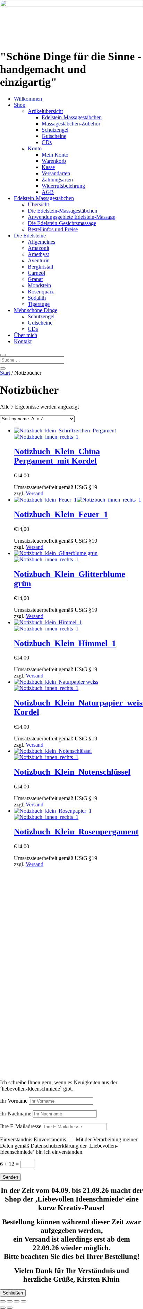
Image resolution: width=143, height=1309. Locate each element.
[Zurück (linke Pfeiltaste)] (3, 1308)
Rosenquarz (41, 291)
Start (5, 373)
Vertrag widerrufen (31, 974)
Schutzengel (55, 130)
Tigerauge (39, 304)
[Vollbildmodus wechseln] (9, 1301)
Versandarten (56, 173)
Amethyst (38, 254)
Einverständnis (16, 1139)
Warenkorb (54, 161)
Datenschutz (13, 957)
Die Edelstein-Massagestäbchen (62, 211)
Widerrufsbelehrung (63, 186)
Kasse (48, 167)
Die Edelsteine (30, 236)
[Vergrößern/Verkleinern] (3, 1301)
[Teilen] (16, 1301)
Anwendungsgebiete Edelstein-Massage (71, 217)
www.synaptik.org (20, 1055)
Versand (34, 493)
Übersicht (38, 204)
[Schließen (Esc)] (23, 1301)
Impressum (12, 945)
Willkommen (28, 99)
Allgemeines (41, 242)
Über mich (25, 335)
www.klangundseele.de (25, 1049)
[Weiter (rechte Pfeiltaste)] (9, 1308)
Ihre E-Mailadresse (20, 1126)
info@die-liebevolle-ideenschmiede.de (42, 933)
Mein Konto (55, 155)
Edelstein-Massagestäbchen (72, 117)
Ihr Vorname (13, 1101)
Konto (35, 148)
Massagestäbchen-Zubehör (71, 124)
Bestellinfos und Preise (53, 229)
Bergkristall (40, 267)
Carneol (36, 273)
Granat (35, 279)
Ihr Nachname (15, 1113)
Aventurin (39, 260)
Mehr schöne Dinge (35, 310)
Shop (19, 105)
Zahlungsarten (57, 180)
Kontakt (23, 341)
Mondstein (39, 285)
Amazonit (38, 248)
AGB (48, 192)
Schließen (13, 1293)
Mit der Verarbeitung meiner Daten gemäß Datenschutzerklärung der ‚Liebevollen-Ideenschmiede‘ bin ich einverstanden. (68, 1146)
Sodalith (37, 298)
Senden (10, 1177)
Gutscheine (54, 136)
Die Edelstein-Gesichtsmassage (62, 223)
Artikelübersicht (45, 111)
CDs (47, 142)
